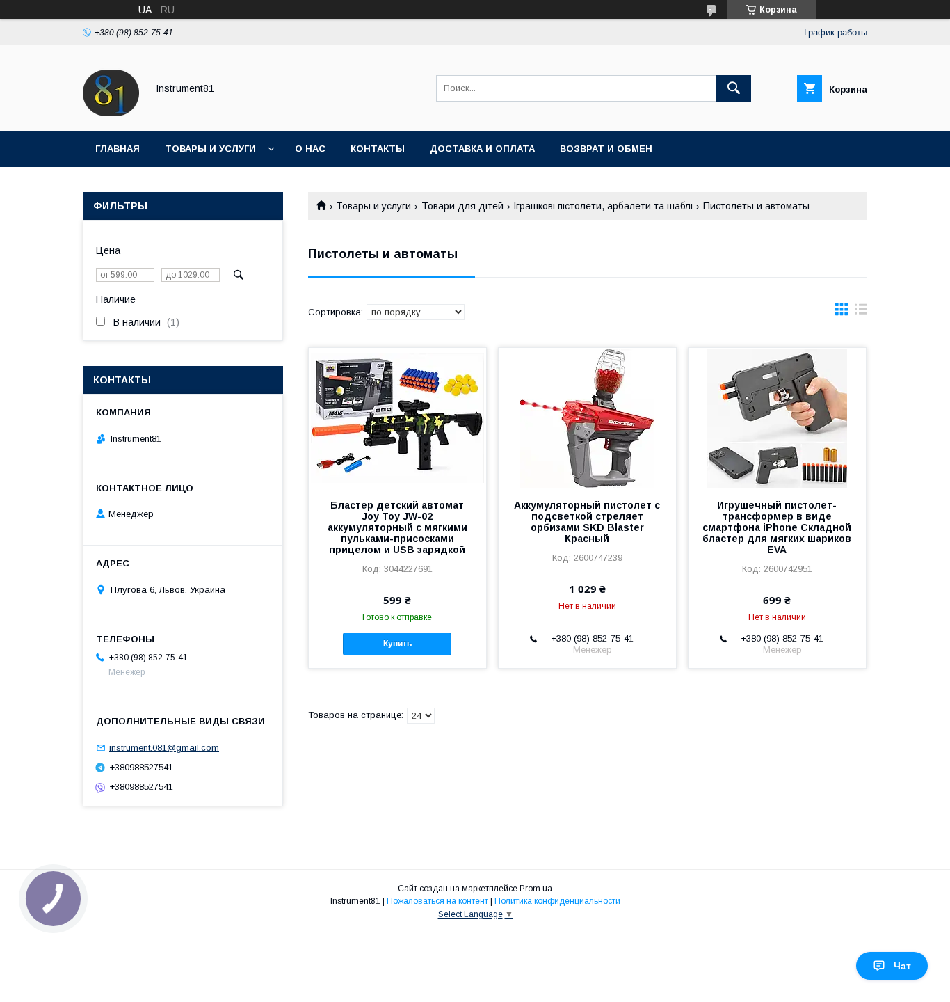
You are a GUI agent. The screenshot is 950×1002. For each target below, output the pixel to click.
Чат (902, 965)
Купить (397, 644)
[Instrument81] (111, 112)
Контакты (378, 148)
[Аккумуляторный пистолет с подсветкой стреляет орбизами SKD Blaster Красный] (587, 417)
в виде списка (861, 312)
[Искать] (733, 88)
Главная (117, 148)
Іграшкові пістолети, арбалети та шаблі (603, 206)
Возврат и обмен (606, 148)
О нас (310, 148)
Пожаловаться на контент (437, 901)
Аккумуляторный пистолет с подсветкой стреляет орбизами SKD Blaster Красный (587, 522)
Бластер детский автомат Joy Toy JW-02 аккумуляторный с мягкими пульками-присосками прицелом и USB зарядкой (397, 527)
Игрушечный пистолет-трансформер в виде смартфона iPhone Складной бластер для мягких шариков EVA (776, 527)
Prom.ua (536, 888)
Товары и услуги (210, 148)
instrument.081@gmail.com (164, 747)
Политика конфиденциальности (557, 901)
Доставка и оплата (482, 148)
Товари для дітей (462, 206)
